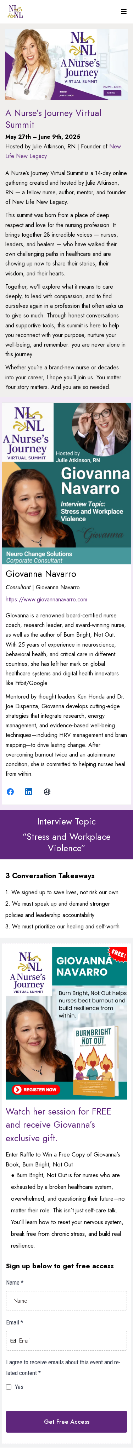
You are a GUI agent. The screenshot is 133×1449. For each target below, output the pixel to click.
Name (14, 1282)
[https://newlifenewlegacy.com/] (15, 12)
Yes (19, 1386)
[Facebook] (10, 791)
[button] (123, 12)
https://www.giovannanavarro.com (46, 599)
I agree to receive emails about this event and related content (63, 1368)
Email (14, 1322)
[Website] (47, 791)
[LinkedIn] (29, 791)
